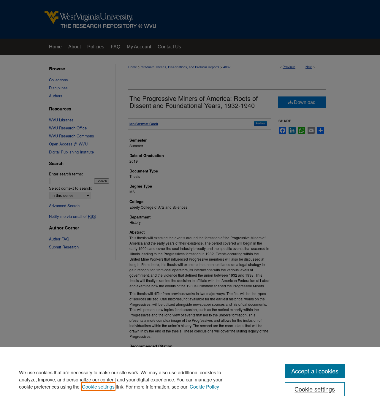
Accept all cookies (314, 371)
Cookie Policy (204, 386)
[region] (190, 379)
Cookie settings (98, 386)
